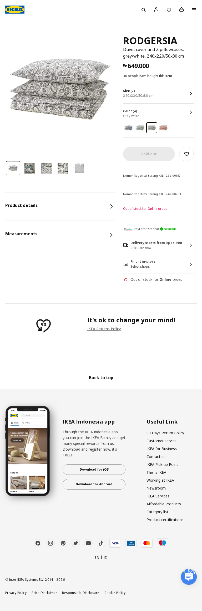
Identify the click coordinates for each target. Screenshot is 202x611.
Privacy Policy (16, 592)
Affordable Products (164, 503)
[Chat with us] (189, 577)
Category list (157, 511)
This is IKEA (156, 472)
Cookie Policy (115, 592)
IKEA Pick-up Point (162, 464)
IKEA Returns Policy (104, 328)
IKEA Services (158, 495)
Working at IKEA (160, 480)
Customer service (161, 440)
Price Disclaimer (44, 592)
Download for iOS (94, 469)
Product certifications (165, 519)
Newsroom (156, 488)
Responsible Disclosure (80, 592)
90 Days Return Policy (165, 432)
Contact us (156, 456)
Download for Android (94, 484)
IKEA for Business (162, 448)
